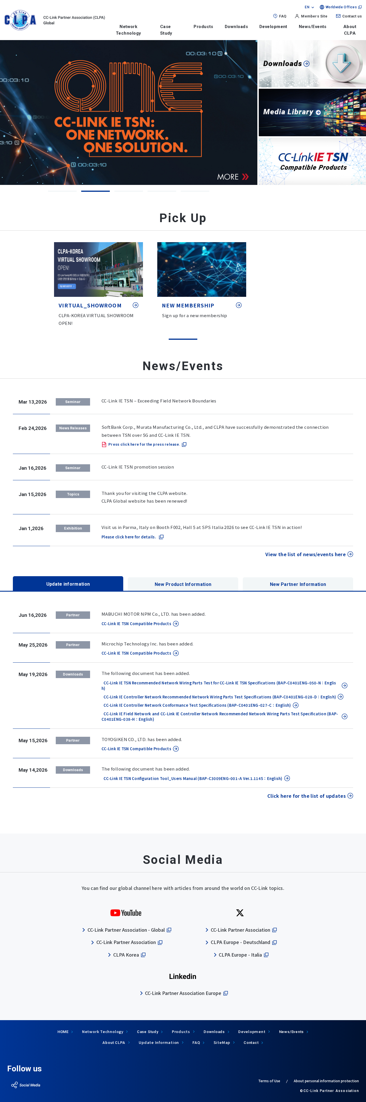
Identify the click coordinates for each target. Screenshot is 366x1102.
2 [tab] (95, 191)
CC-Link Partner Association (126, 942)
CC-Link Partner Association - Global (126, 929)
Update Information (159, 1042)
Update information (68, 584)
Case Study (147, 1032)
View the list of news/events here (305, 554)
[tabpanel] (128, 112)
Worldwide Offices (341, 7)
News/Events (313, 26)
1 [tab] (62, 191)
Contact (251, 1042)
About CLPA (349, 30)
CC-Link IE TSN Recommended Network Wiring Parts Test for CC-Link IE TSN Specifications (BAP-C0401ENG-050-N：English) (219, 685)
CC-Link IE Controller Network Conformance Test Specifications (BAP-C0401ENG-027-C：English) (196, 705)
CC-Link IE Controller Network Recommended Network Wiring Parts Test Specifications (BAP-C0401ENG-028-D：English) (219, 697)
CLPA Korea (126, 954)
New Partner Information (298, 584)
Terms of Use (269, 1080)
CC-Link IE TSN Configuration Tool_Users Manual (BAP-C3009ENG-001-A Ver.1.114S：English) (192, 778)
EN (307, 7)
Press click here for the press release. (144, 444)
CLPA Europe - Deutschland (240, 942)
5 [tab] (195, 191)
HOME (63, 1032)
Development (273, 26)
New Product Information (183, 584)
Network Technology (128, 30)
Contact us (352, 16)
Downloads (236, 26)
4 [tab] (162, 191)
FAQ (282, 16)
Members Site (314, 16)
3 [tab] (128, 191)
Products (203, 26)
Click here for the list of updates (306, 795)
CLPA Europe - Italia (240, 954)
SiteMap (222, 1042)
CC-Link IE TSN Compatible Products (136, 623)
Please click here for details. (129, 537)
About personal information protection (326, 1080)
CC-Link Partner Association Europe (183, 993)
